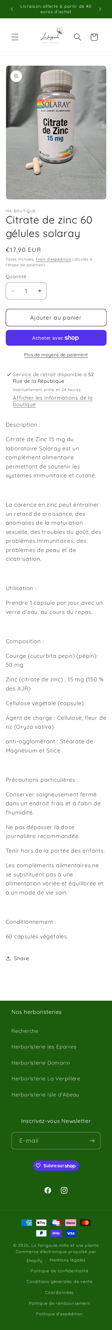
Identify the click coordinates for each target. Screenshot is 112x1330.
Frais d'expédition (53, 259)
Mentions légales (68, 1260)
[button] (15, 37)
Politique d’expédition (59, 1314)
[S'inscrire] (92, 1141)
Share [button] (21, 958)
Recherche (24, 1031)
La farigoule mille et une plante (65, 1245)
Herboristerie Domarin (40, 1062)
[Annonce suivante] (100, 9)
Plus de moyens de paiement (56, 354)
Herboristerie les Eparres (44, 1046)
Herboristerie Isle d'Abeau (45, 1094)
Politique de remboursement (59, 1303)
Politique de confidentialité (59, 1270)
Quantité (16, 276)
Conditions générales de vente (59, 1281)
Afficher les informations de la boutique (52, 401)
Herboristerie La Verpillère (45, 1078)
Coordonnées (59, 1292)
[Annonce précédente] (12, 9)
